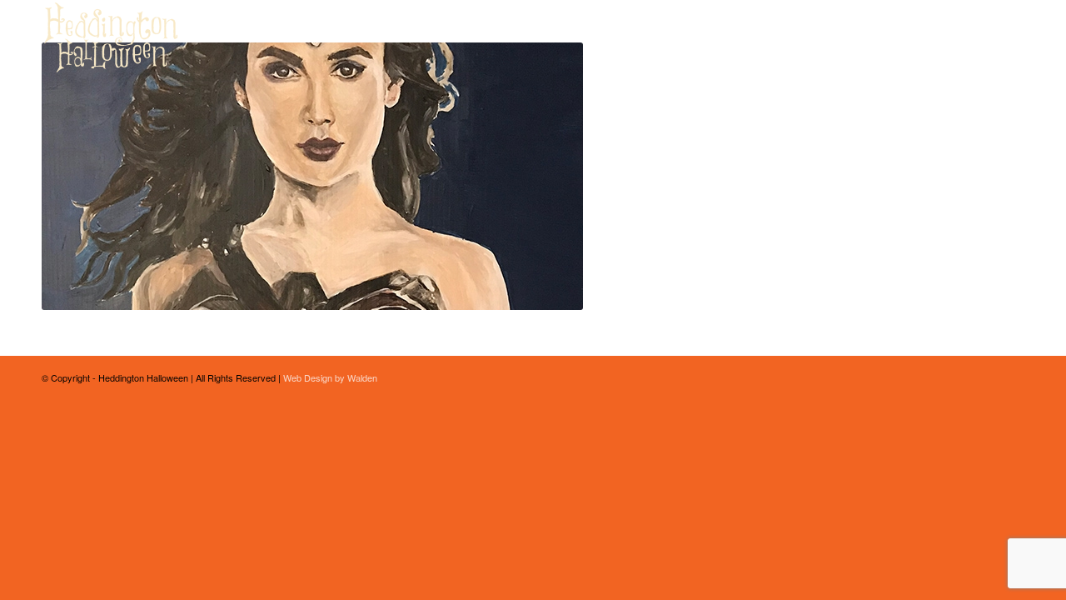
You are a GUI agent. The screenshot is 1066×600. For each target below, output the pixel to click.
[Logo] (111, 37)
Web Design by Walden (330, 377)
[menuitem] (672, 37)
